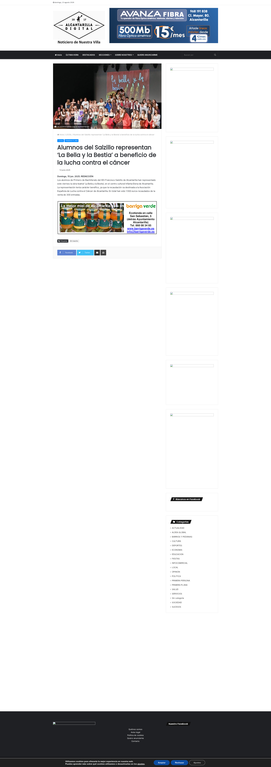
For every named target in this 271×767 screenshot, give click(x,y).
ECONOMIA (177, 550)
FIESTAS (176, 559)
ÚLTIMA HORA (72, 55)
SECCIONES (104, 55)
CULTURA (176, 541)
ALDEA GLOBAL (179, 532)
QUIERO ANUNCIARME (147, 55)
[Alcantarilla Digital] (79, 28)
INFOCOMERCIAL (180, 563)
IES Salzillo (74, 241)
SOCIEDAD (177, 602)
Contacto (135, 741)
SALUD (175, 589)
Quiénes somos (135, 729)
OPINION (176, 572)
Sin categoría (178, 598)
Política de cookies (135, 735)
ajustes (141, 764)
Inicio (59, 55)
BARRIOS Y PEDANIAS (182, 537)
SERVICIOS (177, 594)
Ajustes (197, 762)
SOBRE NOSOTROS (123, 55)
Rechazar (179, 762)
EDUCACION (177, 554)
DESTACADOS (88, 55)
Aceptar (161, 762)
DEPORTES (177, 545)
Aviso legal (135, 732)
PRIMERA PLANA (71, 141)
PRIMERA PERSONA (181, 580)
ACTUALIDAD (178, 528)
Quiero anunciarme (135, 738)
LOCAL (69, 134)
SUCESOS (176, 607)
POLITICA (176, 576)
